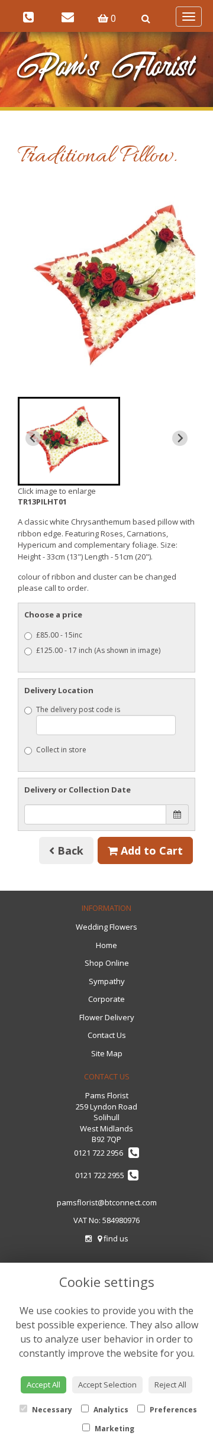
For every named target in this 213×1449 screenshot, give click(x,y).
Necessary (51, 1410)
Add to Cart (150, 850)
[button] (69, 441)
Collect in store (61, 750)
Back (68, 850)
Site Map (106, 1053)
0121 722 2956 (101, 1152)
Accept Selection (107, 1384)
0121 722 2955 (101, 1175)
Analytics (110, 1410)
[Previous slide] (33, 438)
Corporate (106, 999)
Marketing (113, 1429)
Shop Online (107, 963)
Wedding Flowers (106, 926)
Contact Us (107, 1035)
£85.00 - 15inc (59, 635)
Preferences (172, 1410)
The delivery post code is (78, 709)
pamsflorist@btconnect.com (107, 1202)
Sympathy (107, 981)
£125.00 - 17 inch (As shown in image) (98, 650)
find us (115, 1238)
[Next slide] (180, 438)
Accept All (43, 1384)
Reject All (170, 1384)
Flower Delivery (106, 1017)
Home (106, 945)
